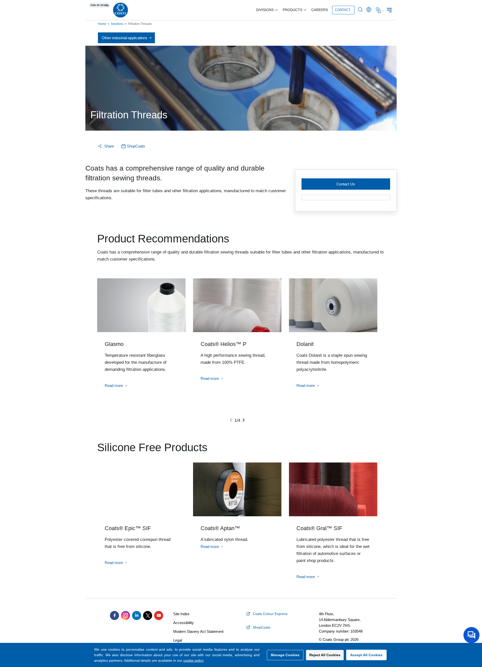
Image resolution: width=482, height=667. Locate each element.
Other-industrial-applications (124, 38)
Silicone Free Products (152, 447)
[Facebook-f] (114, 615)
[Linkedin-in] (136, 615)
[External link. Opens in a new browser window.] (346, 197)
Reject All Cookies (324, 655)
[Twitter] (147, 615)
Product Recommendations (163, 239)
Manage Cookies (285, 655)
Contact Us (345, 184)
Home (102, 24)
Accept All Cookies (366, 655)
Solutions (117, 24)
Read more (114, 385)
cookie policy (193, 660)
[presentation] (231, 419)
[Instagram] (125, 615)
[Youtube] (158, 615)
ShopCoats (136, 146)
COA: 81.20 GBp (99, 5)
